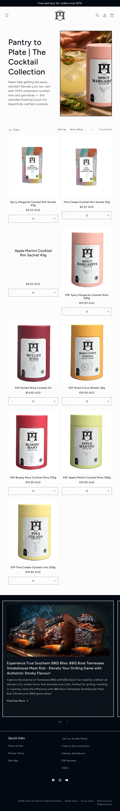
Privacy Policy (16, 753)
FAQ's (65, 768)
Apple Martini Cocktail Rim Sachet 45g (33, 253)
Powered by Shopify (52, 801)
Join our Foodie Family (75, 738)
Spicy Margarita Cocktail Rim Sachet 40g (33, 204)
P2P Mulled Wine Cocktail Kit (33, 387)
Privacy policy (87, 801)
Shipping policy (104, 804)
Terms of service (104, 801)
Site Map (13, 760)
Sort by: (62, 129)
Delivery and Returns (73, 753)
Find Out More (16, 700)
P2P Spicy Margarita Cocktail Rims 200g (87, 297)
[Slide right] (67, 721)
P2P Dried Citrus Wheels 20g (87, 387)
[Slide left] (53, 721)
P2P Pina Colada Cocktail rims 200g (33, 567)
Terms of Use (15, 745)
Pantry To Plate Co (34, 801)
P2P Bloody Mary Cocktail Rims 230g (33, 477)
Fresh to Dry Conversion (76, 746)
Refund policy (71, 801)
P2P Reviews (69, 760)
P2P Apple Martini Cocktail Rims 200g (87, 477)
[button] (6, 15)
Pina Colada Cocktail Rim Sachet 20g (87, 202)
